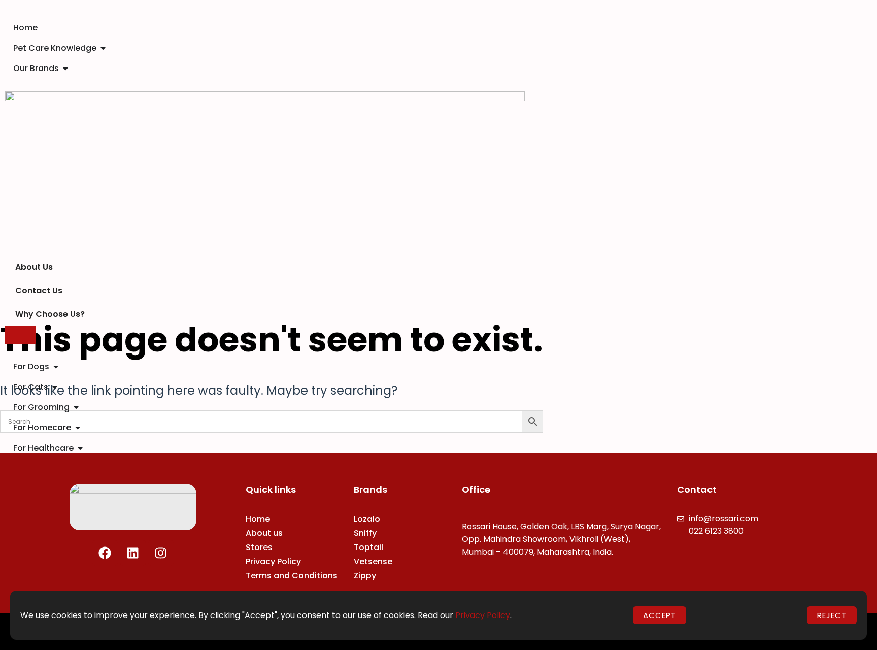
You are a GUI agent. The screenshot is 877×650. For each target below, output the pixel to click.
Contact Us (38, 290)
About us (264, 533)
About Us (34, 267)
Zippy (365, 575)
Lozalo (367, 519)
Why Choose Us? (50, 314)
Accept (659, 615)
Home (258, 519)
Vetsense (373, 561)
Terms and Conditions (292, 575)
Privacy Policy (273, 561)
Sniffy (365, 533)
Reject (832, 615)
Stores (259, 547)
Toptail (368, 547)
